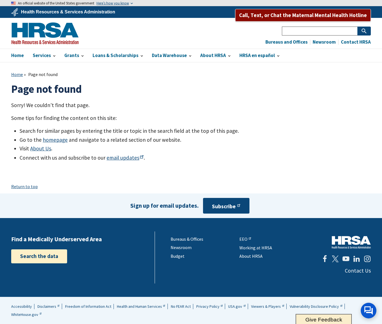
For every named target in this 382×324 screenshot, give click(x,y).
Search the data (39, 256)
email (123, 157)
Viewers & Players (266, 306)
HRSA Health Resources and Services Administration (351, 242)
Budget (178, 256)
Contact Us (358, 270)
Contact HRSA (355, 42)
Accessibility (21, 306)
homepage (55, 139)
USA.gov (235, 306)
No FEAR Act (181, 306)
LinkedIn (356, 258)
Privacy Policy (208, 306)
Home (17, 74)
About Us (40, 148)
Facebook (324, 258)
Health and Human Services (139, 306)
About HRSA (251, 256)
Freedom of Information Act (88, 306)
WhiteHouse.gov (24, 314)
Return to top (24, 186)
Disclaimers (46, 306)
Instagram (367, 258)
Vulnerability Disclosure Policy (314, 306)
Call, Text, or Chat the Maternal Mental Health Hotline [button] (303, 15)
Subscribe (224, 206)
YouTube (346, 258)
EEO (243, 239)
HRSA (45, 33)
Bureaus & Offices (187, 239)
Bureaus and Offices (286, 42)
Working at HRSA (255, 247)
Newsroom (324, 42)
